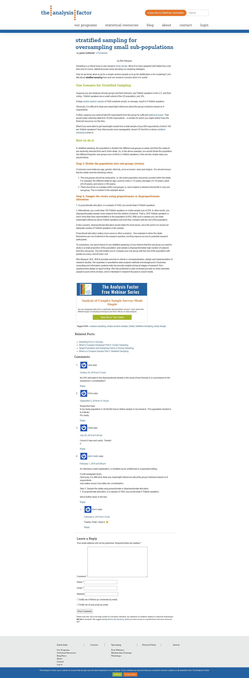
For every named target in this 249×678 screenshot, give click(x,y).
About (59, 658)
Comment (82, 576)
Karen (94, 509)
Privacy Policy (149, 645)
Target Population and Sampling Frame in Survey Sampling (106, 348)
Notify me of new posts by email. (94, 605)
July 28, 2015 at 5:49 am (91, 435)
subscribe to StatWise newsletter (166, 12)
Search (176, 645)
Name (80, 582)
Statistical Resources (66, 653)
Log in (60, 664)
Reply (82, 386)
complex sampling (97, 326)
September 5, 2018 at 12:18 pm (94, 401)
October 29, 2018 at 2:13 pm (93, 372)
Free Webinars (117, 650)
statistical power (156, 115)
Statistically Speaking (116, 619)
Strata (131, 326)
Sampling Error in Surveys (91, 342)
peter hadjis (93, 456)
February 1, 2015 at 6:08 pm (93, 464)
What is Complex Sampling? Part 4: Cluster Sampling (103, 345)
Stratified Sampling (144, 326)
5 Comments (101, 53)
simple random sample (93, 101)
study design (121, 66)
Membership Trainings (121, 653)
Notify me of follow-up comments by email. (98, 599)
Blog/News (62, 656)
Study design (160, 326)
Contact (60, 661)
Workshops (116, 656)
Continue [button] (117, 674)
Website (80, 594)
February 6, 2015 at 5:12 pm (97, 517)
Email (80, 588)
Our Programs (63, 650)
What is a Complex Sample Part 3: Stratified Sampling (104, 351)
